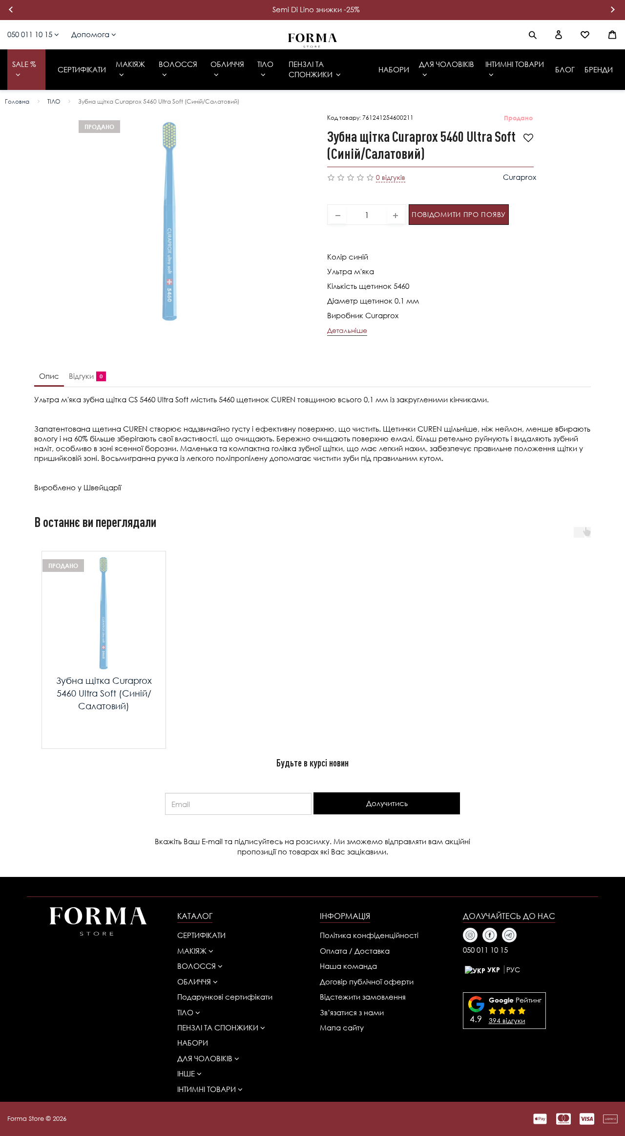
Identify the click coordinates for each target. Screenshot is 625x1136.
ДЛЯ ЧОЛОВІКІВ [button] (205, 1058)
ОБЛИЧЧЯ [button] (195, 981)
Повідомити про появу (459, 214)
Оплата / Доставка (355, 951)
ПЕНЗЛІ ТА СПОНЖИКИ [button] (218, 1027)
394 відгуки (507, 1020)
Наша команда (348, 966)
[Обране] (585, 34)
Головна (17, 101)
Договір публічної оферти (367, 981)
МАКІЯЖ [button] (192, 951)
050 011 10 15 (30, 34)
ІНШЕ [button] (187, 1073)
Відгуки (84, 376)
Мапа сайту (342, 1027)
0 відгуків (390, 177)
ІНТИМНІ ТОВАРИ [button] (207, 1089)
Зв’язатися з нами (352, 1012)
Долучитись (387, 803)
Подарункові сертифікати (224, 997)
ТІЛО (53, 101)
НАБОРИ (192, 1043)
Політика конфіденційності (369, 935)
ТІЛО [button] (186, 1012)
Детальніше (347, 330)
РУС (513, 969)
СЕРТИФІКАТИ (201, 935)
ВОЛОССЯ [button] (197, 966)
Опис (49, 376)
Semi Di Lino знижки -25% (316, 9)
